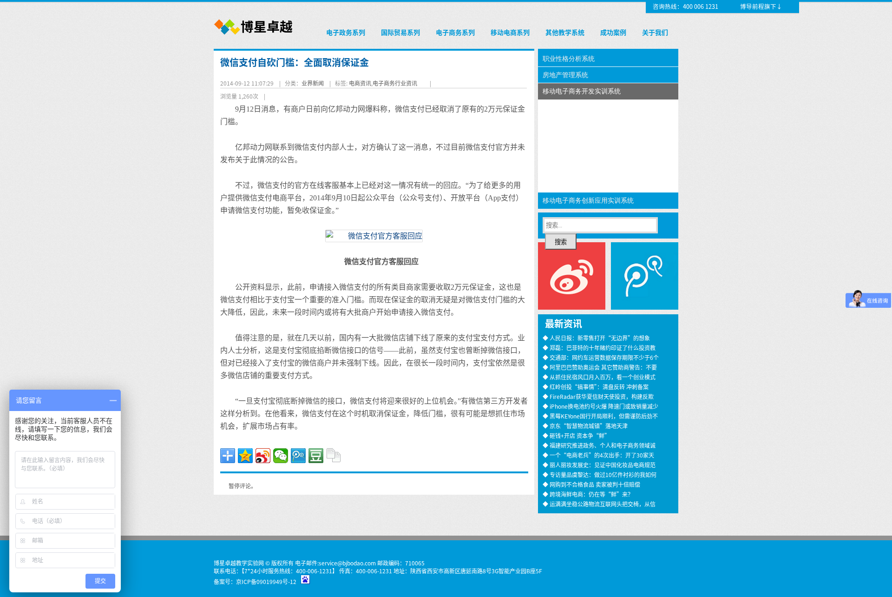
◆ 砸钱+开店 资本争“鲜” (576, 435)
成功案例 (613, 32)
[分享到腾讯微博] (298, 455)
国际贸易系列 (400, 32)
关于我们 (655, 32)
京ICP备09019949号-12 (266, 581)
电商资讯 (360, 83)
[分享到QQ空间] (245, 455)
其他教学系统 (564, 32)
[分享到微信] (280, 455)
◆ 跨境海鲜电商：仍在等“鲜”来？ (588, 494)
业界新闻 (313, 83)
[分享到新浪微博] (263, 455)
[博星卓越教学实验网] (254, 35)
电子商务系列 (455, 32)
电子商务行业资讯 (395, 83)
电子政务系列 (345, 32)
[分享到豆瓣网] (315, 455)
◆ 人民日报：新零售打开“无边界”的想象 (596, 338)
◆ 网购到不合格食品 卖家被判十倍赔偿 (591, 484)
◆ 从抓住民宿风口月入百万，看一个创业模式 (599, 377)
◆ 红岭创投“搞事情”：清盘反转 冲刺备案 (596, 387)
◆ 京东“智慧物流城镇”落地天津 (585, 426)
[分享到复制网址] (333, 455)
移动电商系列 (510, 32)
